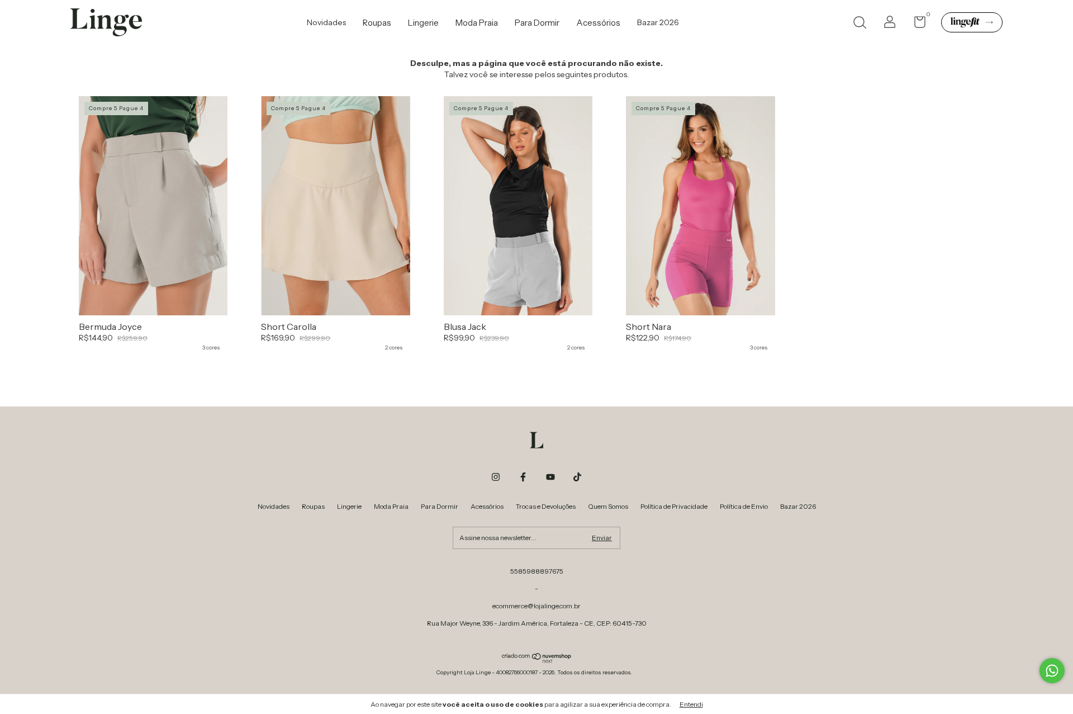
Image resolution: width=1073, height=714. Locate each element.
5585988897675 (536, 571)
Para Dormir (537, 22)
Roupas (377, 22)
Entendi (691, 704)
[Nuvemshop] (537, 660)
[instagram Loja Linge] (495, 476)
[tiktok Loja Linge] (577, 476)
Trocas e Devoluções (546, 506)
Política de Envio (744, 506)
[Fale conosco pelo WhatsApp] (1052, 670)
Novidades (326, 22)
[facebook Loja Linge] (523, 476)
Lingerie (423, 22)
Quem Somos (608, 506)
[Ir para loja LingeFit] (972, 22)
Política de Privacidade (674, 506)
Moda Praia (476, 22)
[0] (916, 24)
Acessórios (598, 22)
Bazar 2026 (658, 22)
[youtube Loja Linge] (550, 476)
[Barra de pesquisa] (859, 24)
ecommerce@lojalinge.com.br (536, 606)
